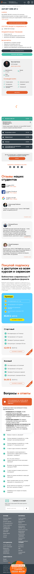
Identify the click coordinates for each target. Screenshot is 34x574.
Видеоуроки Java (22, 529)
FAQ (19, 548)
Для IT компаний (7, 546)
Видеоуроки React (23, 541)
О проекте (21, 545)
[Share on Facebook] (10, 167)
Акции (4, 559)
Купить (17, 158)
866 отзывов (13, 199)
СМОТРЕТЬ (17, 92)
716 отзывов (13, 192)
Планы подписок (7, 525)
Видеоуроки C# (22, 524)
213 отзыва (13, 186)
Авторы (20, 550)
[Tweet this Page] (14, 167)
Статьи (5, 535)
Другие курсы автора (15, 66)
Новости (5, 561)
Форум (5, 537)
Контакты (20, 546)
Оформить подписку (17, 351)
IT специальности (7, 523)
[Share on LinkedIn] (18, 167)
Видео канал (6, 533)
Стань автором (7, 545)
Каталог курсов (7, 521)
